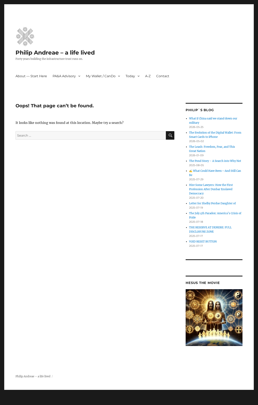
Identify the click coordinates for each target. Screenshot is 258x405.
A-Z (148, 76)
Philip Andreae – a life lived (55, 52)
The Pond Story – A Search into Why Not (215, 161)
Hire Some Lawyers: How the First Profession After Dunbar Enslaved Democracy (211, 189)
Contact (162, 76)
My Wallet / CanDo (100, 76)
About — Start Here (31, 76)
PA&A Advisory (64, 76)
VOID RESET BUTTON (203, 241)
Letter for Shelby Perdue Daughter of (212, 203)
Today (130, 76)
